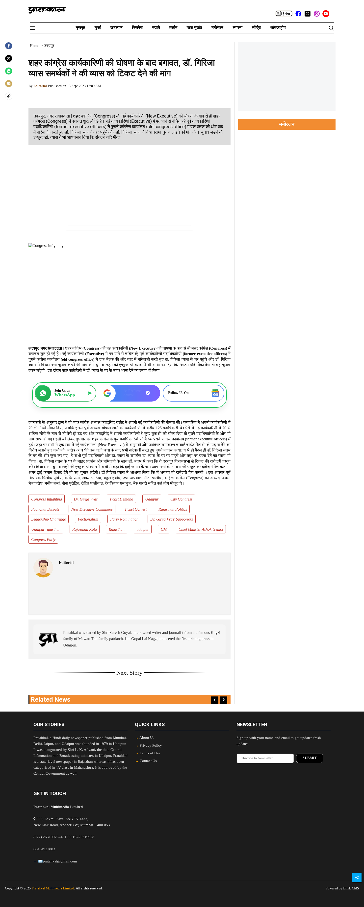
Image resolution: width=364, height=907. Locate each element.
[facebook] (298, 14)
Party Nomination (124, 520)
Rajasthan (117, 530)
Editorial (40, 86)
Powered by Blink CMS (342, 888)
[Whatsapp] (8, 71)
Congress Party (43, 540)
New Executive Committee (92, 510)
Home (34, 46)
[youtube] (325, 14)
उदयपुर (49, 46)
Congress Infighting (46, 499)
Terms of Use (150, 753)
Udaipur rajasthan (45, 530)
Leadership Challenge (48, 520)
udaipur (142, 530)
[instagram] (316, 14)
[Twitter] (8, 58)
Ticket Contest (136, 510)
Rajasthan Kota (84, 530)
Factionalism (88, 520)
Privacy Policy (151, 746)
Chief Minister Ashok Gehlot (201, 530)
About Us (146, 738)
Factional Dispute (45, 510)
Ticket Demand (121, 499)
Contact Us (148, 761)
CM (164, 530)
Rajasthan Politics (172, 510)
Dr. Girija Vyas (86, 499)
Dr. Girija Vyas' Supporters (171, 520)
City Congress (181, 499)
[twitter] (307, 14)
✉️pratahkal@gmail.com (57, 861)
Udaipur (151, 499)
